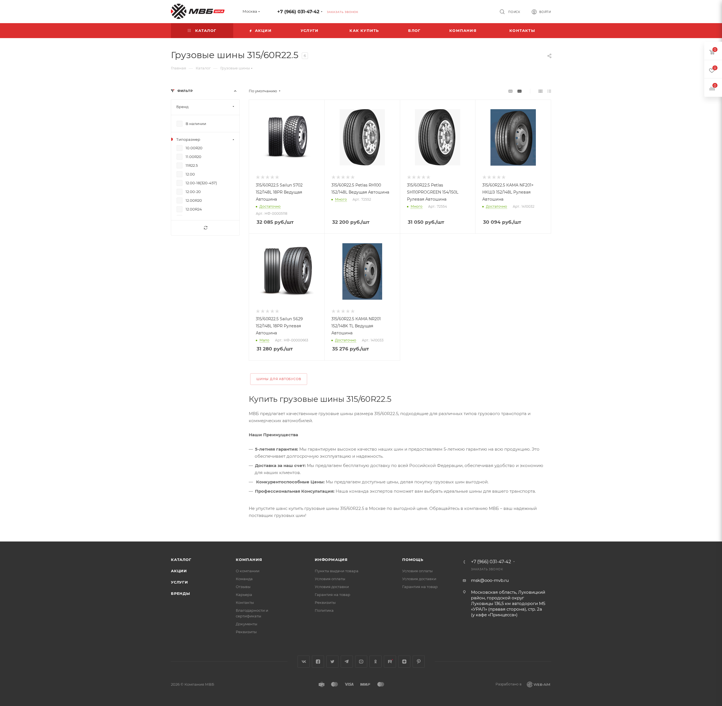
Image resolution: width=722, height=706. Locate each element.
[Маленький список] (510, 91)
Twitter (332, 661)
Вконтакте (304, 661)
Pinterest (419, 661)
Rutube (390, 661)
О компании (247, 571)
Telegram (347, 661)
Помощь (412, 559)
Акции (179, 571)
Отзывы (243, 586)
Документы (246, 624)
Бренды (180, 593)
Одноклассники (375, 661)
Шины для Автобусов (278, 379)
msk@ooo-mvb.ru (490, 580)
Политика (324, 610)
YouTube (361, 661)
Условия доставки (332, 586)
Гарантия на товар (332, 594)
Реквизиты (246, 632)
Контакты (245, 602)
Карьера (244, 594)
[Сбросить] (205, 228)
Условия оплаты (330, 578)
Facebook (318, 661)
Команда (244, 578)
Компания (249, 559)
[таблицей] (549, 91)
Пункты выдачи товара (336, 571)
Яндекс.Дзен (404, 661)
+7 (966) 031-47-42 (298, 11)
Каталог (181, 559)
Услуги (179, 582)
